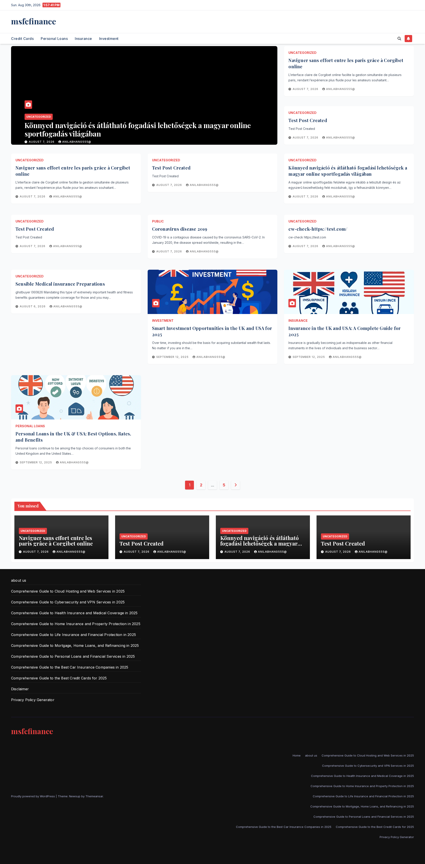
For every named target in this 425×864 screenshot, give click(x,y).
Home (297, 755)
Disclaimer (20, 689)
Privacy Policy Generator (32, 700)
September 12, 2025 (172, 357)
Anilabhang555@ (82, 141)
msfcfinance (33, 21)
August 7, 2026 (47, 141)
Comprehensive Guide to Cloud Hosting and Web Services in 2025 (68, 591)
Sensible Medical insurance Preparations (60, 284)
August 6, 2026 (33, 306)
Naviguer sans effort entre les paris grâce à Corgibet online (56, 540)
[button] (399, 38)
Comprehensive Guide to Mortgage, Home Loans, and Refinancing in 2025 (75, 645)
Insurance (83, 38)
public (158, 221)
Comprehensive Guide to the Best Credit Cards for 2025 (59, 678)
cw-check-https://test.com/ (317, 229)
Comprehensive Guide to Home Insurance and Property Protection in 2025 (75, 624)
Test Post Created (58, 133)
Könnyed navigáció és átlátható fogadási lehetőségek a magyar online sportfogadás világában (347, 171)
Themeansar (94, 796)
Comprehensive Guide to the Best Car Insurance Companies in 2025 (69, 667)
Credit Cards (22, 38)
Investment (109, 38)
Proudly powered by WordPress (33, 796)
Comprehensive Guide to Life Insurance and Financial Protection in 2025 (73, 634)
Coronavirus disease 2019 (179, 229)
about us (18, 580)
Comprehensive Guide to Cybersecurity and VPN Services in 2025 (68, 602)
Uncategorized (44, 125)
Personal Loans (54, 38)
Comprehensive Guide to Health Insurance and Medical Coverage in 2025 (74, 613)
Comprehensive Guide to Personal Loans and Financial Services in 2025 (73, 656)
